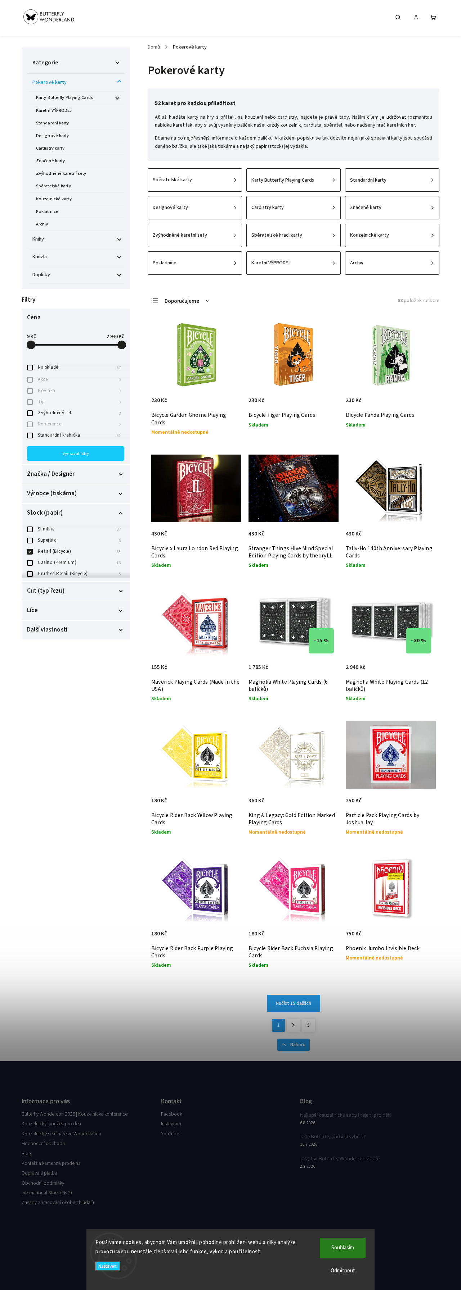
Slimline (79, 529)
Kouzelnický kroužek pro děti (51, 1123)
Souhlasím (342, 1248)
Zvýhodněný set (79, 413)
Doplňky (41, 274)
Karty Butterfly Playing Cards (64, 97)
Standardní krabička (79, 435)
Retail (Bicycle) (79, 551)
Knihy (38, 239)
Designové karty (52, 135)
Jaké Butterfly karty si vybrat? (333, 1136)
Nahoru (297, 1044)
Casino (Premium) (79, 562)
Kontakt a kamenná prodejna (51, 1163)
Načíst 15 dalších (293, 1003)
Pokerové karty (49, 82)
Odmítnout (343, 1271)
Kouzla (39, 256)
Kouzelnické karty (54, 199)
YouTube (170, 1134)
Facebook (171, 1114)
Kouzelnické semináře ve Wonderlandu (61, 1134)
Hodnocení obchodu (43, 1143)
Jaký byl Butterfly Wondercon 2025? (340, 1158)
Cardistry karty (50, 148)
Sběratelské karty (53, 186)
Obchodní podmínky (43, 1183)
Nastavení (107, 1266)
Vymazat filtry (76, 453)
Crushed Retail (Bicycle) (79, 573)
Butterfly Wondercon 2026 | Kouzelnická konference (74, 1114)
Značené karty (50, 161)
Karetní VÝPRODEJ (54, 110)
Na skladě (79, 367)
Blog (26, 1153)
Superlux (79, 540)
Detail (228, 403)
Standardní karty (52, 123)
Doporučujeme (182, 301)
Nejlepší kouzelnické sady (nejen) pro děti (345, 1115)
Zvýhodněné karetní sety (61, 173)
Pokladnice (47, 211)
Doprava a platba (39, 1173)
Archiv (42, 224)
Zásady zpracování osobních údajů (58, 1202)
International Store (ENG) (47, 1192)
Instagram (171, 1123)
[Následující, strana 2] (293, 1025)
